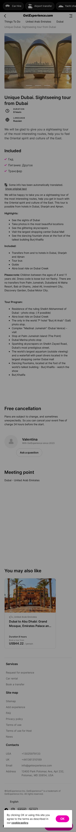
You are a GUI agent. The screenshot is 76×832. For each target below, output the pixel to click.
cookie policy (19, 822)
